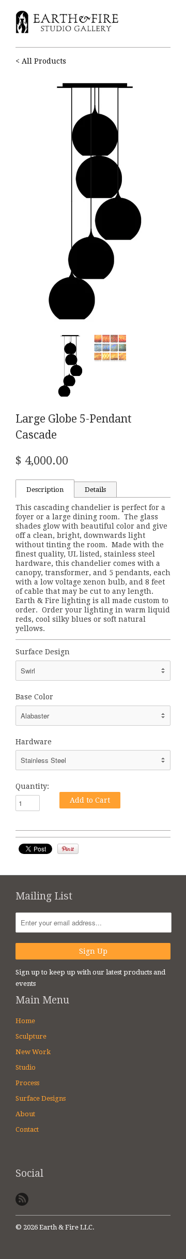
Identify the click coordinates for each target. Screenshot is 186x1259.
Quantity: (32, 786)
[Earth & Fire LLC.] (67, 23)
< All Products (41, 61)
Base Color (34, 697)
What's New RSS (22, 1199)
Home (25, 1021)
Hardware (34, 742)
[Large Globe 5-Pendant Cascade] (93, 202)
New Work (33, 1052)
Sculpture (31, 1036)
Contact (27, 1129)
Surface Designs (41, 1098)
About (25, 1114)
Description (45, 489)
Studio (26, 1067)
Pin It (68, 849)
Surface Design (43, 652)
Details (95, 489)
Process (27, 1083)
